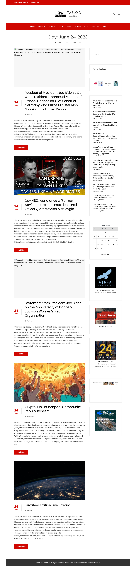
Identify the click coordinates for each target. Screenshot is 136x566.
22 (105, 244)
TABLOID (74, 12)
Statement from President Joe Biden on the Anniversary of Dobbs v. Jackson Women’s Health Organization (53, 309)
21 (102, 244)
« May (103, 255)
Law (104, 26)
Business (52, 26)
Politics (41, 26)
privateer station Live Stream (47, 505)
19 (94, 244)
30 (109, 248)
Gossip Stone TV (105, 326)
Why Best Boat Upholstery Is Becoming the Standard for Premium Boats (104, 114)
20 (98, 244)
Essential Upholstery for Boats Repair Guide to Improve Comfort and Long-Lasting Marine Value (105, 163)
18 (116, 240)
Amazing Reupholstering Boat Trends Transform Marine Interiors (105, 103)
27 (98, 248)
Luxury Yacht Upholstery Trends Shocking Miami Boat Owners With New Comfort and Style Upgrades (104, 150)
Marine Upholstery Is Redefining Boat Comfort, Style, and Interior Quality (103, 175)
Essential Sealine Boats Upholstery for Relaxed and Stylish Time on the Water (104, 206)
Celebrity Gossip (81, 26)
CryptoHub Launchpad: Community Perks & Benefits (53, 409)
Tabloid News (74, 16)
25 (116, 244)
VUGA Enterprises (103, 290)
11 (116, 236)
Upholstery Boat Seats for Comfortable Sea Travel (103, 196)
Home (32, 26)
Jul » (108, 255)
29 (105, 248)
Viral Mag (83, 563)
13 (98, 240)
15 (105, 240)
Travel (69, 26)
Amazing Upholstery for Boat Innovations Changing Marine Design (105, 125)
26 (95, 248)
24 (113, 244)
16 (109, 240)
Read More (21, 147)
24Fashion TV (103, 361)
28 (102, 248)
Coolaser (102, 69)
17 (113, 240)
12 (94, 240)
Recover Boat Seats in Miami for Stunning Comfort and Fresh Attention (104, 186)
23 (109, 244)
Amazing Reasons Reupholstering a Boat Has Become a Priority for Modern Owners (105, 137)
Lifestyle (95, 26)
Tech (61, 26)
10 (113, 236)
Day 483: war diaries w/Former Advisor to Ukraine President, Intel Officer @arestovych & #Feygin (51, 204)
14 (102, 240)
